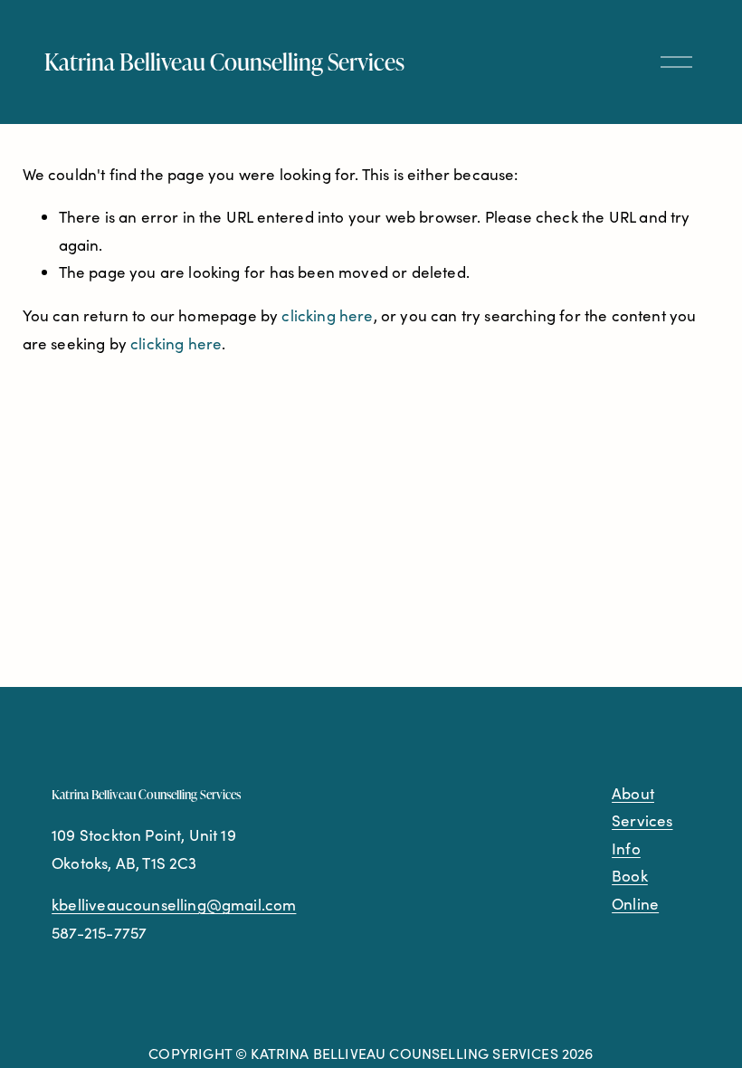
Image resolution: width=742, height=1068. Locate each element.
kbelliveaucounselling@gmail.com (174, 904)
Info (626, 848)
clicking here (327, 315)
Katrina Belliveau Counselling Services (224, 61)
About (633, 793)
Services (642, 820)
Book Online (635, 889)
